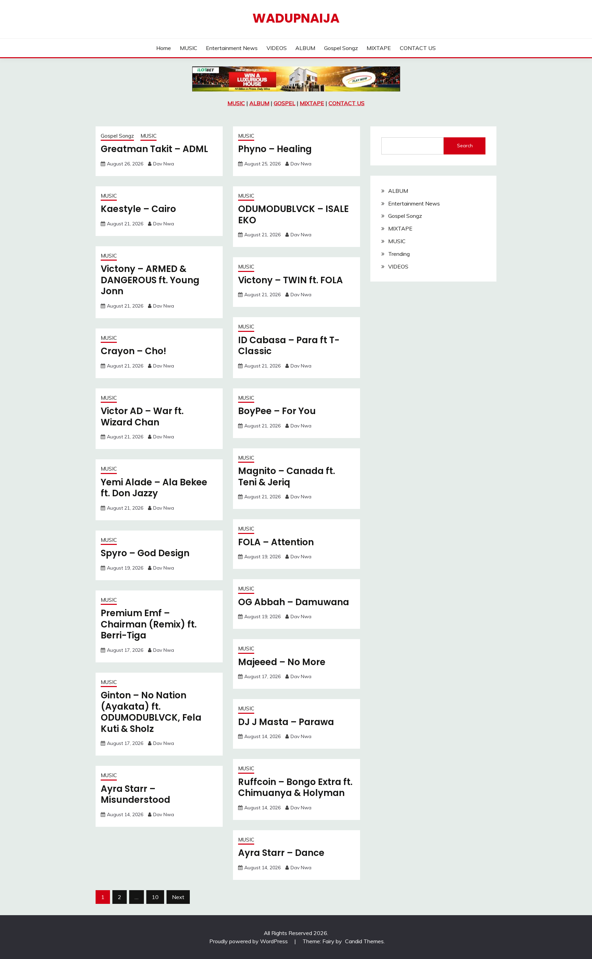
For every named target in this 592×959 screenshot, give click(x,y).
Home (163, 48)
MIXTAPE (379, 48)
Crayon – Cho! (133, 351)
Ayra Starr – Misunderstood (135, 794)
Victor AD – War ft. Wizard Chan (142, 416)
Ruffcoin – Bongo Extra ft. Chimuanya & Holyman (295, 787)
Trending (399, 253)
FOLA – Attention (276, 542)
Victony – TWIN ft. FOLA (290, 280)
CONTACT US (418, 48)
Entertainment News (232, 48)
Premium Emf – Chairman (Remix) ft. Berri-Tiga (149, 624)
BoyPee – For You (277, 411)
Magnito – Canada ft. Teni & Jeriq (286, 476)
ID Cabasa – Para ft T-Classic (289, 346)
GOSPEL (284, 103)
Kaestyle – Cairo (138, 209)
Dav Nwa (163, 164)
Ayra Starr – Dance (281, 853)
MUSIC (188, 48)
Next (178, 897)
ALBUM (305, 48)
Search (465, 145)
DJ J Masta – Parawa (286, 722)
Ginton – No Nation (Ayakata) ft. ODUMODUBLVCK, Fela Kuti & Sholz (151, 712)
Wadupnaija (296, 18)
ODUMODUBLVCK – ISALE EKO (293, 214)
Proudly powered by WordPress (249, 941)
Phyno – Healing (275, 149)
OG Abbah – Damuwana (293, 602)
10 (155, 897)
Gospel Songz (341, 48)
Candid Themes (364, 941)
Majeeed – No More (281, 662)
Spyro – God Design (145, 553)
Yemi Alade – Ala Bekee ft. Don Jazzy (154, 488)
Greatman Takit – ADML (154, 149)
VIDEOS (277, 48)
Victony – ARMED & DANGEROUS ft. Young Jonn (150, 280)
